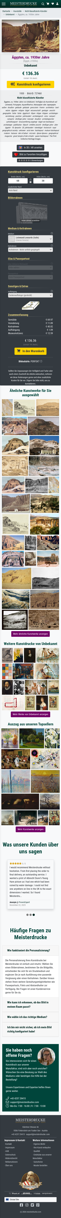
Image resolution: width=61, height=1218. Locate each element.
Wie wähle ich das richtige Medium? (27, 1017)
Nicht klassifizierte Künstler (36, 11)
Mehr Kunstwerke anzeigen (31, 829)
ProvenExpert (24, 902)
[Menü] (4, 4)
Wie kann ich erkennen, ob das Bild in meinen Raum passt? (27, 1004)
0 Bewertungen (36, 160)
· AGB (6, 1151)
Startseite (6, 11)
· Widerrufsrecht (10, 1158)
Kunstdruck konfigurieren (32, 84)
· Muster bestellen (40, 1165)
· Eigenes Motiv (39, 1144)
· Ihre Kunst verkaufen (42, 1147)
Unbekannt (10, 14)
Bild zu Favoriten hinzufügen (32, 154)
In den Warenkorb (32, 351)
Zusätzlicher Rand (14, 187)
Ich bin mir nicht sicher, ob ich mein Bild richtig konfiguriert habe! (29, 1029)
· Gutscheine (38, 1162)
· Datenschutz (10, 1155)
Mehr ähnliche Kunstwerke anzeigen (30, 633)
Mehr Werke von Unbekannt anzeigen (30, 714)
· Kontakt (8, 1144)
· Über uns (8, 1165)
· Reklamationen (11, 1162)
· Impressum (9, 1147)
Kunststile (17, 11)
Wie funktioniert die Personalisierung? (28, 950)
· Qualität (36, 1151)
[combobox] (30, 190)
